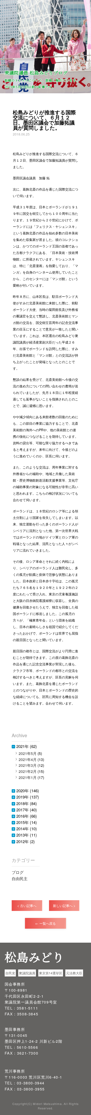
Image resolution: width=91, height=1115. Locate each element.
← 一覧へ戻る (45, 923)
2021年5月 (28, 753)
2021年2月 (28, 771)
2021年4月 (28, 759)
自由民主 (20, 878)
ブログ (18, 872)
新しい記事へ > (64, 905)
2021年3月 (28, 765)
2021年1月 (28, 777)
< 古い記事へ (26, 905)
